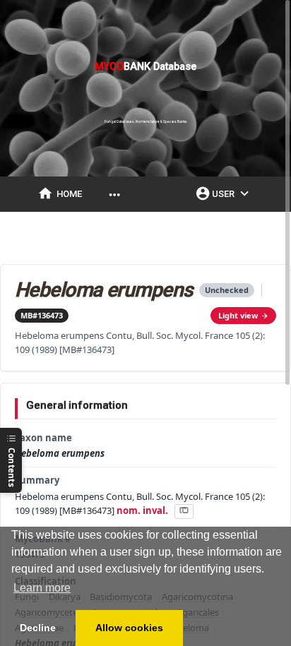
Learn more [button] (42, 588)
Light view (238, 315)
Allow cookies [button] (129, 627)
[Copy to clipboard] (183, 511)
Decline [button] (38, 627)
